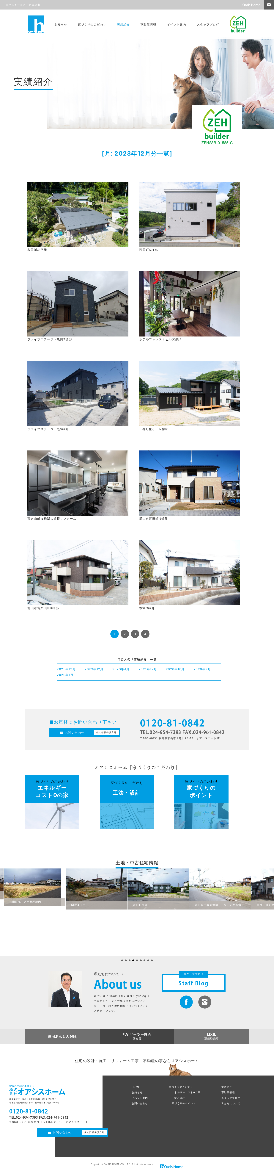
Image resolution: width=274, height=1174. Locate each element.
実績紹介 (123, 24)
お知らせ (60, 24)
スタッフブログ (208, 24)
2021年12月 (148, 669)
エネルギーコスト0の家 (52, 788)
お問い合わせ (74, 732)
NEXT (156, 634)
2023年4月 (121, 669)
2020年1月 (65, 675)
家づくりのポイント (201, 788)
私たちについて (230, 1103)
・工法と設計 (177, 1098)
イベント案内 (176, 24)
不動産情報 (148, 24)
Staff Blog (194, 983)
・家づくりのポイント (182, 1103)
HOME (136, 1087)
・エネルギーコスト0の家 (184, 1092)
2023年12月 (94, 669)
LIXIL (211, 1034)
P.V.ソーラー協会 (136, 1034)
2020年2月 (202, 669)
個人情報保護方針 (106, 732)
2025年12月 (66, 669)
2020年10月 (175, 669)
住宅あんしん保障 (62, 1036)
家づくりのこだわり (92, 24)
